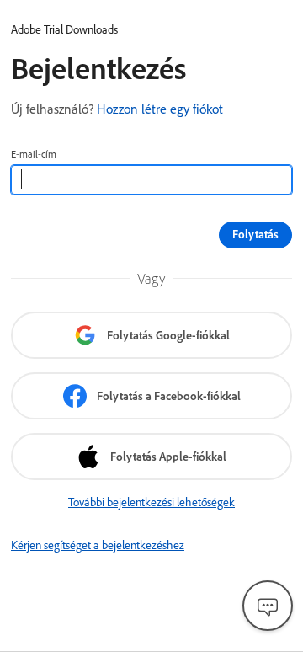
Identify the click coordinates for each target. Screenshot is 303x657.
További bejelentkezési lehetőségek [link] (151, 502)
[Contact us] (267, 605)
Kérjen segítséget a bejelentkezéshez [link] (97, 545)
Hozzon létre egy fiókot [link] (160, 108)
